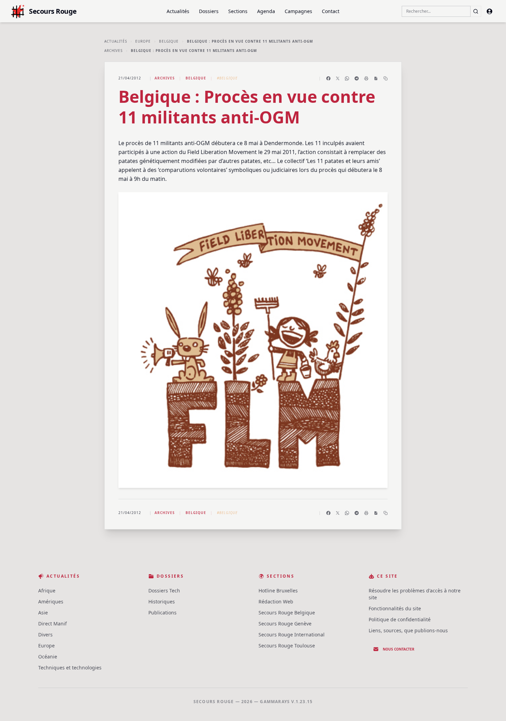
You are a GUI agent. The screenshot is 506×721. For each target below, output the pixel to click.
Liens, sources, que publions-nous (408, 630)
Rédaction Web (276, 601)
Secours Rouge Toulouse (287, 645)
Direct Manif (52, 623)
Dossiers (209, 11)
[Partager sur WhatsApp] (347, 78)
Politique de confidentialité (400, 619)
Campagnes (298, 11)
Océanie (47, 656)
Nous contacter (398, 649)
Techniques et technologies (70, 667)
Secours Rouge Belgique (287, 612)
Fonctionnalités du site (395, 608)
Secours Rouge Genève (285, 623)
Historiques (161, 601)
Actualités (178, 11)
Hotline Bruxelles (278, 590)
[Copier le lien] (385, 78)
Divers (45, 634)
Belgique (169, 41)
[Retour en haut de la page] (491, 706)
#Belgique (227, 78)
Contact (330, 11)
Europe (143, 41)
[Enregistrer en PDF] (376, 78)
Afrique (46, 590)
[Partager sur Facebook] (328, 78)
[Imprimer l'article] (366, 78)
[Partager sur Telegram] (357, 78)
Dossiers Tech (164, 590)
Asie (43, 612)
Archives (113, 50)
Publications (162, 612)
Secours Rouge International (292, 634)
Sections (237, 11)
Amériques (50, 601)
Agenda (266, 11)
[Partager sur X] (337, 78)
